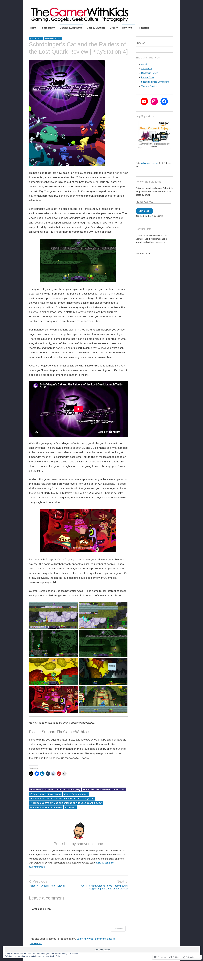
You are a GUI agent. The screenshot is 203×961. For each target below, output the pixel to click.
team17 (71, 808)
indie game (38, 794)
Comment (118, 928)
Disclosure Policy (149, 73)
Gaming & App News (71, 27)
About (144, 64)
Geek (112, 27)
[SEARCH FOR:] (154, 43)
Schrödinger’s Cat (76, 794)
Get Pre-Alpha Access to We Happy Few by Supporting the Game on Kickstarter (104, 884)
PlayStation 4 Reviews (98, 790)
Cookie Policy (55, 956)
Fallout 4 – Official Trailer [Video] (47, 883)
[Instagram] (154, 101)
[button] (53, 616)
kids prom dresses (150, 163)
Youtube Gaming (149, 86)
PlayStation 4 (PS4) (69, 790)
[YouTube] (144, 101)
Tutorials (144, 27)
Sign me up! (144, 211)
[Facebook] (164, 101)
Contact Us (146, 68)
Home (33, 27)
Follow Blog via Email (149, 181)
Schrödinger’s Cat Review (47, 808)
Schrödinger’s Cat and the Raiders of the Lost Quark (63, 799)
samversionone (52, 38)
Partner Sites (147, 77)
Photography (48, 27)
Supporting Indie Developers (155, 82)
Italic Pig (55, 794)
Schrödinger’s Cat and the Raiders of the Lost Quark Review (67, 803)
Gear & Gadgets (96, 27)
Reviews (127, 27)
